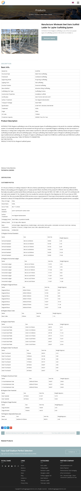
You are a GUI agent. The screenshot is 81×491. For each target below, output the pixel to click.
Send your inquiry (49, 38)
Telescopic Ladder (45, 483)
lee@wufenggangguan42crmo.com (57, 489)
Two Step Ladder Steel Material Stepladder (63, 433)
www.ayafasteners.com (66, 465)
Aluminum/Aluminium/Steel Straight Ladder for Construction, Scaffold (24, 433)
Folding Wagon (44, 468)
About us (23, 468)
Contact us (72, 452)
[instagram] (15, 466)
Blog (22, 475)
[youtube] (12, 466)
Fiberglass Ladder (45, 473)
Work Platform (44, 478)
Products (37, 14)
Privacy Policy (24, 483)
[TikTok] (18, 466)
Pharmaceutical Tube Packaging (68, 470)
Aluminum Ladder (45, 470)
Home (32, 14)
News (22, 473)
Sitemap (23, 480)
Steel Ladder (44, 14)
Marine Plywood (64, 468)
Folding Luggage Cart (45, 475)
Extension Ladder (44, 480)
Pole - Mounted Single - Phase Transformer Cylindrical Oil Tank (68, 476)
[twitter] (9, 466)
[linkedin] (5, 466)
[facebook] (2, 466)
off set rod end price (65, 473)
